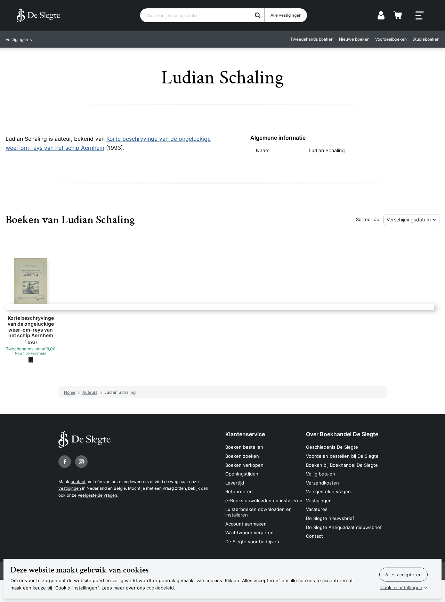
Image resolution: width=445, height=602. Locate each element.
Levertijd (234, 483)
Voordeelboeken (391, 39)
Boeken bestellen (244, 447)
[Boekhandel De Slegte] (38, 15)
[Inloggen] (381, 15)
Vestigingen (319, 500)
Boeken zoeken (242, 456)
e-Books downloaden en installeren (263, 500)
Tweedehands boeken (311, 39)
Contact (314, 536)
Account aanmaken (246, 524)
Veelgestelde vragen (97, 495)
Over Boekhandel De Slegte (342, 434)
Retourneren (239, 491)
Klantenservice (245, 434)
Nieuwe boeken (354, 39)
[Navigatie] (419, 15)
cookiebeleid (160, 588)
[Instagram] (81, 461)
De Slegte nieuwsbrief (330, 518)
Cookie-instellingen (401, 587)
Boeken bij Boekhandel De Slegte (342, 465)
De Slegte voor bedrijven (252, 541)
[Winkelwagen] (397, 15)
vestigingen (69, 488)
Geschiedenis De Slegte (332, 447)
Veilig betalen (320, 474)
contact (78, 481)
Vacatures (316, 509)
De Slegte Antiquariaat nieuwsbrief (344, 527)
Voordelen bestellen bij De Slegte (342, 456)
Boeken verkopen (244, 465)
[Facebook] (64, 461)
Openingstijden (241, 474)
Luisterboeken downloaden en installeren (258, 512)
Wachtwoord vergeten (249, 532)
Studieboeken (425, 39)
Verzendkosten (322, 483)
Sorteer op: (368, 219)
